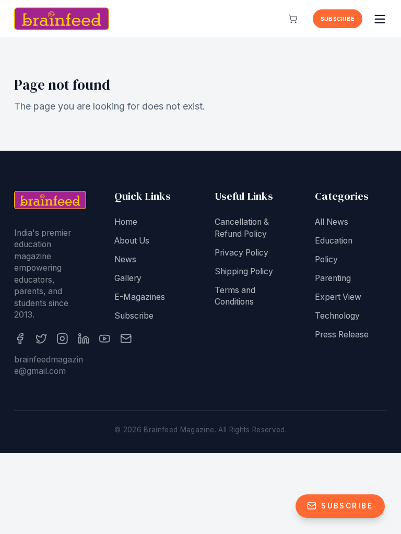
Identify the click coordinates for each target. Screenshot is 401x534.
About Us (131, 241)
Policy (326, 259)
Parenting (333, 278)
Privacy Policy (241, 253)
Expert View (338, 297)
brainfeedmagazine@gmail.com (48, 366)
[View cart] (293, 18)
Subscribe (338, 18)
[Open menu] (380, 19)
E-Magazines (139, 297)
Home (125, 222)
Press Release (342, 334)
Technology (337, 316)
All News (331, 222)
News (125, 259)
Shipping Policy (244, 271)
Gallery (127, 278)
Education (333, 241)
